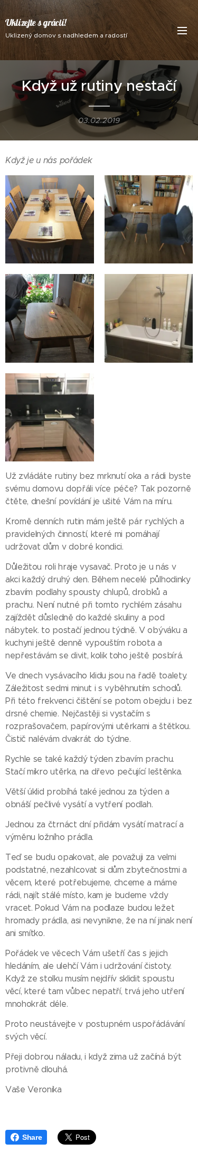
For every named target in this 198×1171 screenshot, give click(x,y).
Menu (182, 30)
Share (32, 1137)
